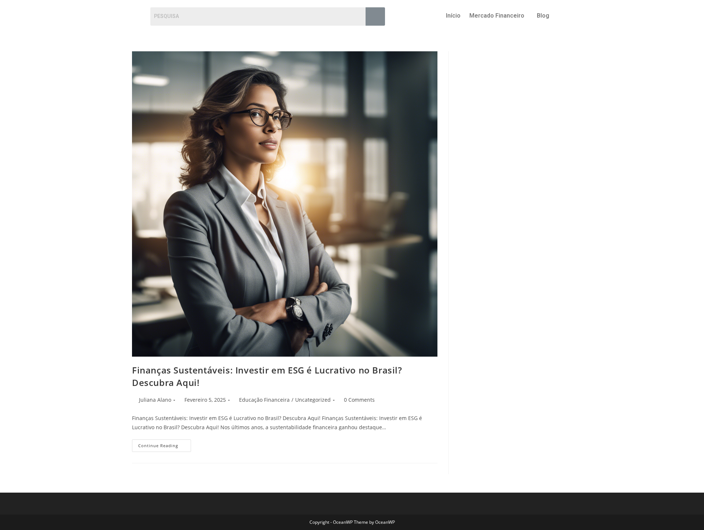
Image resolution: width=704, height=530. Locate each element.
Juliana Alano (155, 399)
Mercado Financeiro (496, 15)
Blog (543, 15)
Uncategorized (313, 399)
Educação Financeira (264, 399)
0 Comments (359, 399)
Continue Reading (164, 443)
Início (453, 15)
